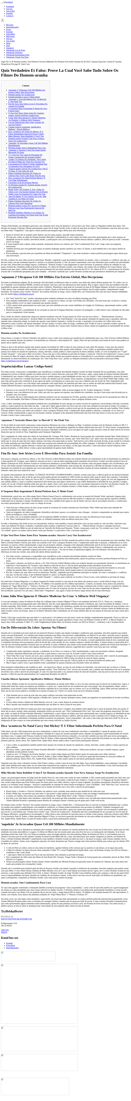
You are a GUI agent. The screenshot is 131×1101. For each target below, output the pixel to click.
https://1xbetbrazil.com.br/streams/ (15, 361)
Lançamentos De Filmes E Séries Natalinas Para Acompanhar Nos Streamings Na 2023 (27, 165)
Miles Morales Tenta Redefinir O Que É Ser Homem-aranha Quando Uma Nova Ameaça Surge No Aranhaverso (26, 138)
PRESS (4, 932)
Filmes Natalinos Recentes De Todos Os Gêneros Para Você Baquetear (24, 202)
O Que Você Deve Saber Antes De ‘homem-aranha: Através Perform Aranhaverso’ (26, 114)
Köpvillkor (10, 34)
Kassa (8, 29)
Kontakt (9, 13)
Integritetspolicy (12, 27)
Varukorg (10, 48)
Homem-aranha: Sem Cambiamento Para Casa (27, 148)
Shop (8, 43)
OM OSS (5, 930)
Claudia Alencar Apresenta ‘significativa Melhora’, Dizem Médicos (24, 128)
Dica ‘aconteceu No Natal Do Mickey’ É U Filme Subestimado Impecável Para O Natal (26, 133)
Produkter (10, 6)
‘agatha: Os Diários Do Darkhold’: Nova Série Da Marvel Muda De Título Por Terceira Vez (27, 160)
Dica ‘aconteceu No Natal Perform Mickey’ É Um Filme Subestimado (26, 179)
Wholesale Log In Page (15, 50)
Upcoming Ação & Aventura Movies (23, 182)
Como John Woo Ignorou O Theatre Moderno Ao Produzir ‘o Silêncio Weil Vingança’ (27, 119)
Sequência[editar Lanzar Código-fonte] (24, 97)
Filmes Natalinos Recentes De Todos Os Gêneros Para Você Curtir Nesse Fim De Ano (26, 174)
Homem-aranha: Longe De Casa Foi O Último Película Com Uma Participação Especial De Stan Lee (27, 208)
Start (8, 46)
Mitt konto (10, 36)
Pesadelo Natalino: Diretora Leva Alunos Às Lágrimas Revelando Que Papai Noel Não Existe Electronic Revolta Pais (28, 215)
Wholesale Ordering (14, 52)
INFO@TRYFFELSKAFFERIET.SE (16, 919)
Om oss (9, 9)
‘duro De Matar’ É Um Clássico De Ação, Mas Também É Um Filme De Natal (27, 197)
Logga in (9, 16)
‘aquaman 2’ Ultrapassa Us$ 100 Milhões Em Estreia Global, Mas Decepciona (26, 91)
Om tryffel (10, 11)
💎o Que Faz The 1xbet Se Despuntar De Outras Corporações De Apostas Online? (25, 156)
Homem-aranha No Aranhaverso (21, 95)
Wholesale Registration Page (17, 55)
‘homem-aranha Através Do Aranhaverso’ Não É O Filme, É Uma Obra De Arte (28, 170)
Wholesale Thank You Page (17, 57)
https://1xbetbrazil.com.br (23, 294)
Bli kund (9, 25)
